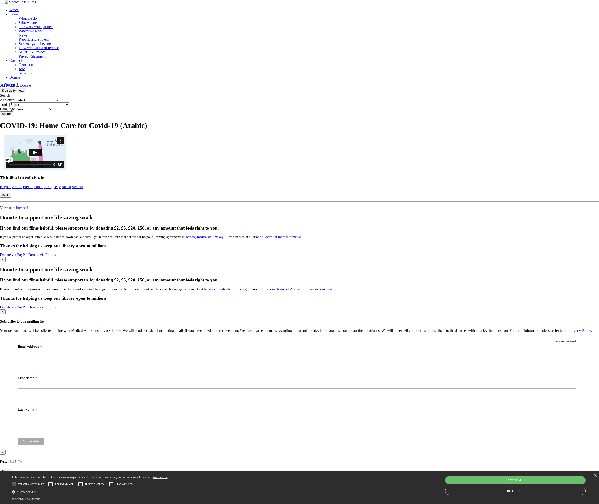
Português (51, 187)
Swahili (77, 187)
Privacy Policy (110, 330)
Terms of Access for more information (276, 237)
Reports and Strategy (34, 39)
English (5, 187)
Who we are (28, 23)
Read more (160, 477)
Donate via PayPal (13, 255)
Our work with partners (36, 27)
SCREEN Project (32, 52)
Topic (4, 104)
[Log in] (17, 85)
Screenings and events (35, 44)
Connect (15, 60)
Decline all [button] (515, 491)
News (23, 35)
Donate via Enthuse (42, 255)
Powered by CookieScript (26, 499)
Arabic (17, 187)
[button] (90, 492)
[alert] (299, 487)
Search (5, 95)
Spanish (65, 187)
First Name (27, 378)
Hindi (38, 187)
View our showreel (14, 208)
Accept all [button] (515, 480)
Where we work (31, 31)
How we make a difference (39, 48)
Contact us (26, 65)
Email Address (30, 346)
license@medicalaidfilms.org (204, 237)
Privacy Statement (32, 56)
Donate (14, 77)
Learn (13, 14)
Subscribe (26, 73)
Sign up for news (13, 90)
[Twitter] (2, 85)
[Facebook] (5, 85)
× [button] (595, 475)
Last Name (27, 409)
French (28, 187)
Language (7, 109)
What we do (28, 18)
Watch (14, 10)
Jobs (22, 69)
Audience (7, 100)
